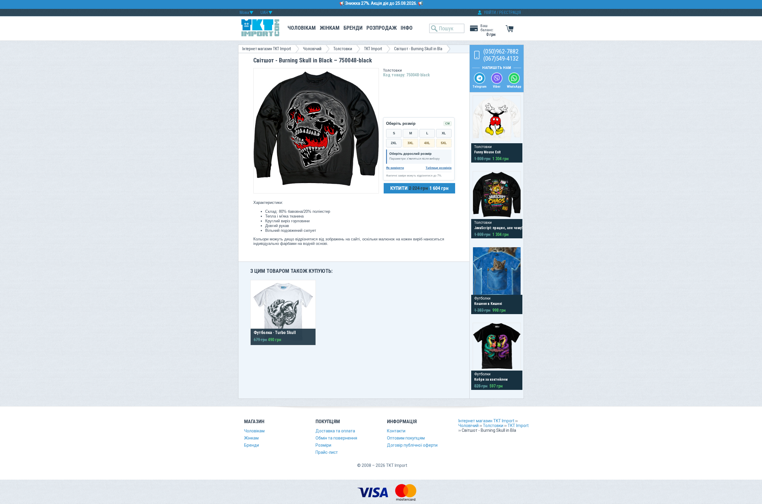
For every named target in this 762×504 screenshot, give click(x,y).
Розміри (323, 445)
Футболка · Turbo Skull (275, 332)
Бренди (353, 28)
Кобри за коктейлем (491, 379)
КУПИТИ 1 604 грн (419, 188)
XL (444, 133)
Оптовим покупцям (406, 438)
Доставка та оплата (335, 431)
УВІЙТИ (490, 12)
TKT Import (373, 48)
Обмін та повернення (336, 438)
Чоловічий (312, 48)
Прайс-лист (327, 452)
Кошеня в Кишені (488, 304)
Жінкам (330, 28)
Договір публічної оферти (412, 445)
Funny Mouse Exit (487, 152)
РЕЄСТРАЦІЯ (510, 12)
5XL (444, 143)
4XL (427, 143)
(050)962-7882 (501, 51)
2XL (394, 143)
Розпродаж (381, 28)
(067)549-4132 (501, 58)
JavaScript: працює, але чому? (498, 228)
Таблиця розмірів (439, 167)
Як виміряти (395, 167)
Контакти (396, 431)
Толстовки (342, 48)
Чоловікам (302, 28)
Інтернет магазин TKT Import (266, 48)
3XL (410, 143)
